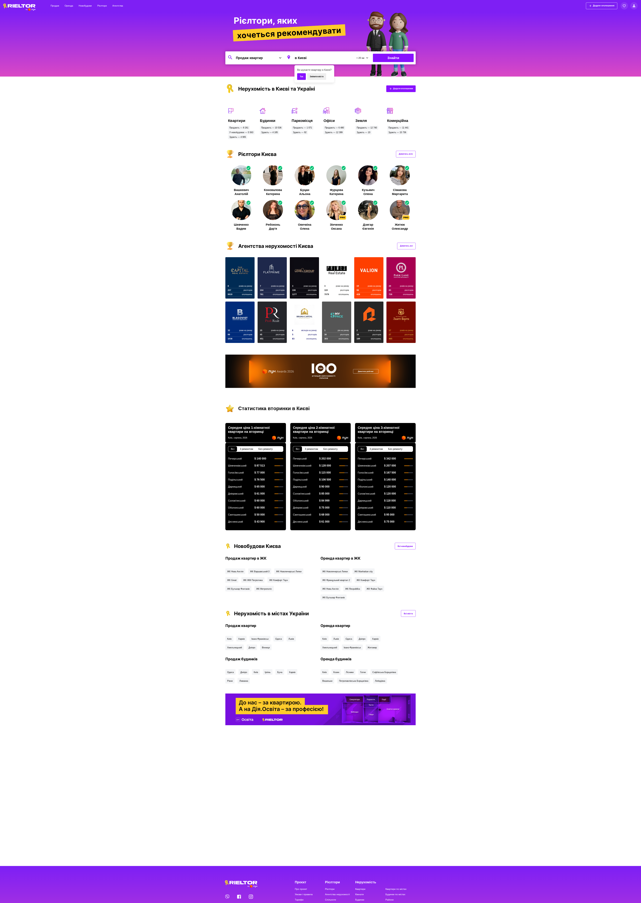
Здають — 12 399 (334, 132)
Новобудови (85, 5)
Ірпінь (268, 672)
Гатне (363, 672)
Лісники (350, 672)
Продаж (55, 5)
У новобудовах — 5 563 (241, 132)
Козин (336, 672)
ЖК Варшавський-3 (259, 571)
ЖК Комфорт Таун (278, 580)
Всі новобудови (405, 546)
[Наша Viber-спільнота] (228, 896)
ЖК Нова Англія (235, 571)
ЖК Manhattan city (363, 571)
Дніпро (252, 647)
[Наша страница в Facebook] (239, 896)
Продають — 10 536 (271, 127)
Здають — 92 (299, 132)
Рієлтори (102, 5)
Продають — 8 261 (238, 127)
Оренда (69, 5)
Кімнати (359, 894)
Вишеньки (327, 681)
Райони (389, 899)
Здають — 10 (363, 132)
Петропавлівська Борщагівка (353, 681)
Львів (291, 639)
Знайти (393, 58)
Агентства (117, 5)
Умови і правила (304, 894)
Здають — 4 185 (269, 132)
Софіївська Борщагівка (384, 672)
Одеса (278, 639)
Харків (241, 639)
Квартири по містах (395, 889)
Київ (229, 639)
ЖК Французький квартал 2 (336, 580)
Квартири (360, 889)
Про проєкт (301, 889)
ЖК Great (232, 580)
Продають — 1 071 (302, 127)
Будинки (359, 899)
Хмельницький (234, 647)
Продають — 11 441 (398, 127)
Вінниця (266, 647)
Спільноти (330, 899)
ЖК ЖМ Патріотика (253, 580)
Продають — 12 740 (367, 127)
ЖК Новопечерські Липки (288, 571)
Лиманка (243, 681)
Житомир (372, 647)
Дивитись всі (406, 246)
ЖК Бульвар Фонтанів (238, 589)
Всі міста (408, 613)
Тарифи (299, 899)
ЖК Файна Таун (374, 589)
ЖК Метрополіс (264, 589)
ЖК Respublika (352, 589)
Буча (279, 672)
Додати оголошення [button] (603, 5)
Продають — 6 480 (334, 127)
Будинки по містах (395, 894)
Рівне (230, 681)
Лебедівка (380, 681)
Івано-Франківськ (260, 639)
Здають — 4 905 (237, 137)
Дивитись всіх (406, 154)
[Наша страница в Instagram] (251, 896)
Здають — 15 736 (397, 132)
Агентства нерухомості (337, 894)
